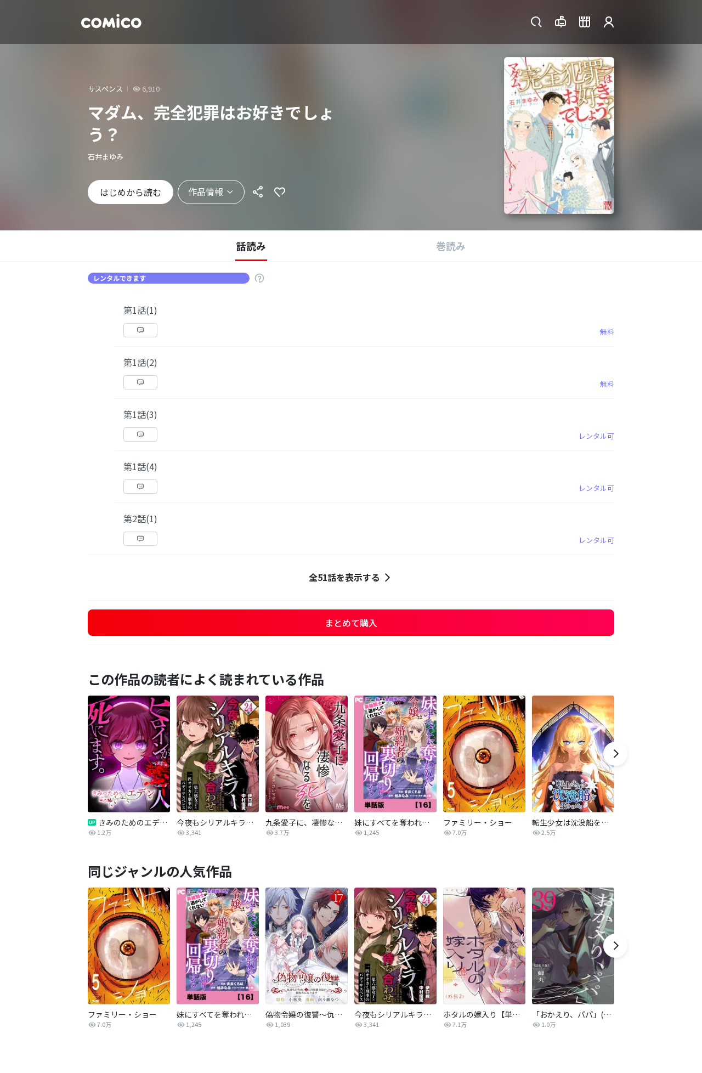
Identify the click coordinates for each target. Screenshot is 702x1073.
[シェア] (258, 192)
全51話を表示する (344, 577)
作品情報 (205, 191)
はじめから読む (130, 192)
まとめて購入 (351, 622)
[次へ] (615, 754)
